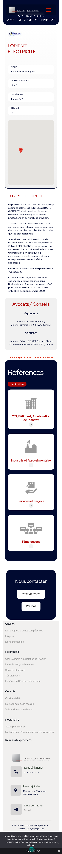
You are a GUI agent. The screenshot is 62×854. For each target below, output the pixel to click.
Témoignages (31, 542)
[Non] (58, 843)
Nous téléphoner (33, 767)
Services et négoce (31, 501)
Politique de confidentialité (25, 825)
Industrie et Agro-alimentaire (31, 460)
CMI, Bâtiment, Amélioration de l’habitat (31, 418)
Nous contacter (33, 805)
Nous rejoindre (31, 786)
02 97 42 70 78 (31, 594)
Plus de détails (17, 384)
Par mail (31, 606)
